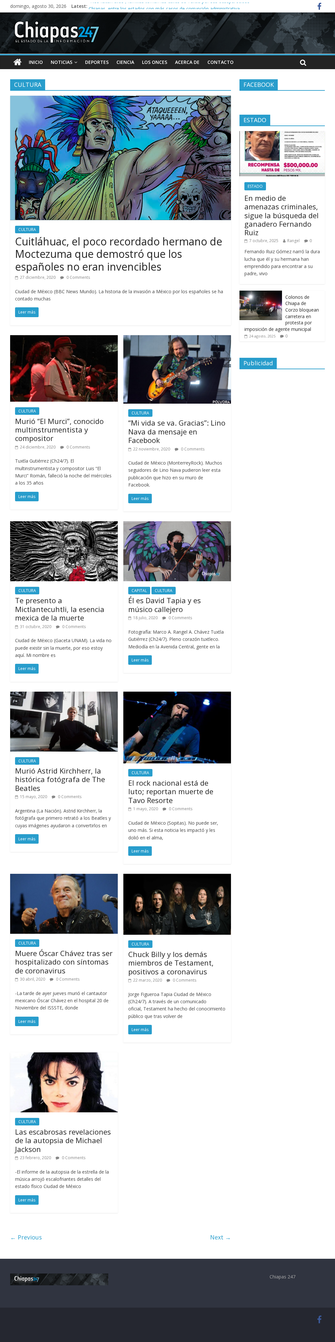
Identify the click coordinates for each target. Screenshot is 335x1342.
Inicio (36, 62)
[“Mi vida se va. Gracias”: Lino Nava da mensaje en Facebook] (177, 339)
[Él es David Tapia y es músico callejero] (177, 525)
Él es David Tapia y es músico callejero (164, 604)
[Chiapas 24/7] (17, 62)
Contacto (220, 62)
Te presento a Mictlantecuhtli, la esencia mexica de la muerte (59, 609)
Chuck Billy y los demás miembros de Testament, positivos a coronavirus (171, 962)
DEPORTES (97, 62)
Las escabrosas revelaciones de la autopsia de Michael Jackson (63, 1140)
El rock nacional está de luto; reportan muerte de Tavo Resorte (170, 791)
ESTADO (255, 186)
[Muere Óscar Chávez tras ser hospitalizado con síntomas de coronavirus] (64, 877)
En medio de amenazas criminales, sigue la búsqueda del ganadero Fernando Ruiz (281, 215)
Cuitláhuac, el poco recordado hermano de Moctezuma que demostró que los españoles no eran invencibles (118, 254)
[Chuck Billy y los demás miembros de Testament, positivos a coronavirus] (177, 877)
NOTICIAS (61, 62)
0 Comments (77, 277)
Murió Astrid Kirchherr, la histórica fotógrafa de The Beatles (60, 779)
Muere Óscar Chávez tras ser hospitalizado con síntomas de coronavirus (64, 961)
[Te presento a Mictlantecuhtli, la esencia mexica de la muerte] (64, 525)
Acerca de (187, 62)
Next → (220, 1237)
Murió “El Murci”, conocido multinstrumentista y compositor (59, 429)
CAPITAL (139, 590)
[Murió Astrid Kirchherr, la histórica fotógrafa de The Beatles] (64, 695)
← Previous (26, 1237)
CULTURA (27, 229)
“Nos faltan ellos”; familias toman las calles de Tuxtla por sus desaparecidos (169, 6)
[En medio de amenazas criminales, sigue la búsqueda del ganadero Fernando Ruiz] (282, 134)
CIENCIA (125, 62)
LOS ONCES (154, 62)
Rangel (293, 240)
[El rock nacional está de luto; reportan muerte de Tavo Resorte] (177, 695)
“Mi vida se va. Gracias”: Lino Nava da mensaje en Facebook (176, 431)
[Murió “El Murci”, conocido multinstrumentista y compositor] (64, 339)
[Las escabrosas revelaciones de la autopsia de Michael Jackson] (64, 1056)
